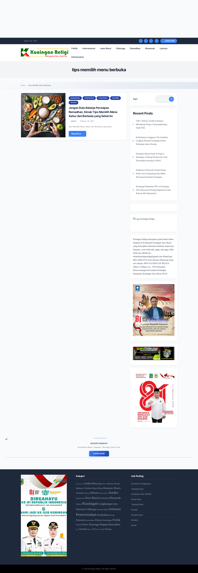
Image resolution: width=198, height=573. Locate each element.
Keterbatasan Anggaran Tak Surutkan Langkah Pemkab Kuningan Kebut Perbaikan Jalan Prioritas (152, 140)
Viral (102, 529)
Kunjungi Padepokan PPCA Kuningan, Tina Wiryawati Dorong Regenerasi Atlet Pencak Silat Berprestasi (153, 189)
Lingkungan (106, 503)
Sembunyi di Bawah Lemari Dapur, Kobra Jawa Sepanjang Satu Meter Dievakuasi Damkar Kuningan (151, 173)
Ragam (74, 102)
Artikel (88, 483)
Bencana (97, 483)
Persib (112, 515)
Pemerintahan (86, 515)
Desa (100, 488)
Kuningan (90, 503)
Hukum (94, 492)
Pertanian (81, 520)
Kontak (134, 509)
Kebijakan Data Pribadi (141, 494)
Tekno (89, 529)
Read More (76, 134)
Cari (135, 99)
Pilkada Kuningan (103, 520)
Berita (104, 484)
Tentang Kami (137, 489)
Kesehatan (89, 98)
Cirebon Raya (90, 488)
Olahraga (120, 48)
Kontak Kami (137, 515)
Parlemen (115, 509)
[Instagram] (151, 41)
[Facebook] (141, 41)
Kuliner (115, 98)
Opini (106, 509)
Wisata (108, 529)
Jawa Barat (105, 48)
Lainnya (163, 48)
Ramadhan (135, 48)
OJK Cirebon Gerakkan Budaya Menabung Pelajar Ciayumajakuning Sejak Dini (151, 124)
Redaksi (134, 520)
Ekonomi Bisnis (112, 488)
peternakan (90, 520)
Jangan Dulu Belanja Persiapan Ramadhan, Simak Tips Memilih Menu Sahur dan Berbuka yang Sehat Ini (93, 112)
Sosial (82, 528)
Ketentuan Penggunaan (141, 484)
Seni (77, 529)
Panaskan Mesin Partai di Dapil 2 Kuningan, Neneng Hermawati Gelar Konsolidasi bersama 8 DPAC (151, 157)
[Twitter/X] (146, 41)
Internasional (88, 48)
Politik (74, 48)
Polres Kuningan (90, 524)
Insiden (113, 492)
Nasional (81, 509)
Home (23, 85)
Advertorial (79, 484)
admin (73, 121)
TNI (93, 529)
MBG (115, 504)
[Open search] (157, 41)
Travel (98, 529)
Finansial (80, 493)
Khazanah (150, 48)
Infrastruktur (77, 57)
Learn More (99, 453)
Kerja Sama (136, 499)
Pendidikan (103, 514)
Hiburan (86, 493)
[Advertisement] (81, 19)
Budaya (79, 488)
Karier (134, 525)
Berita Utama (113, 483)
